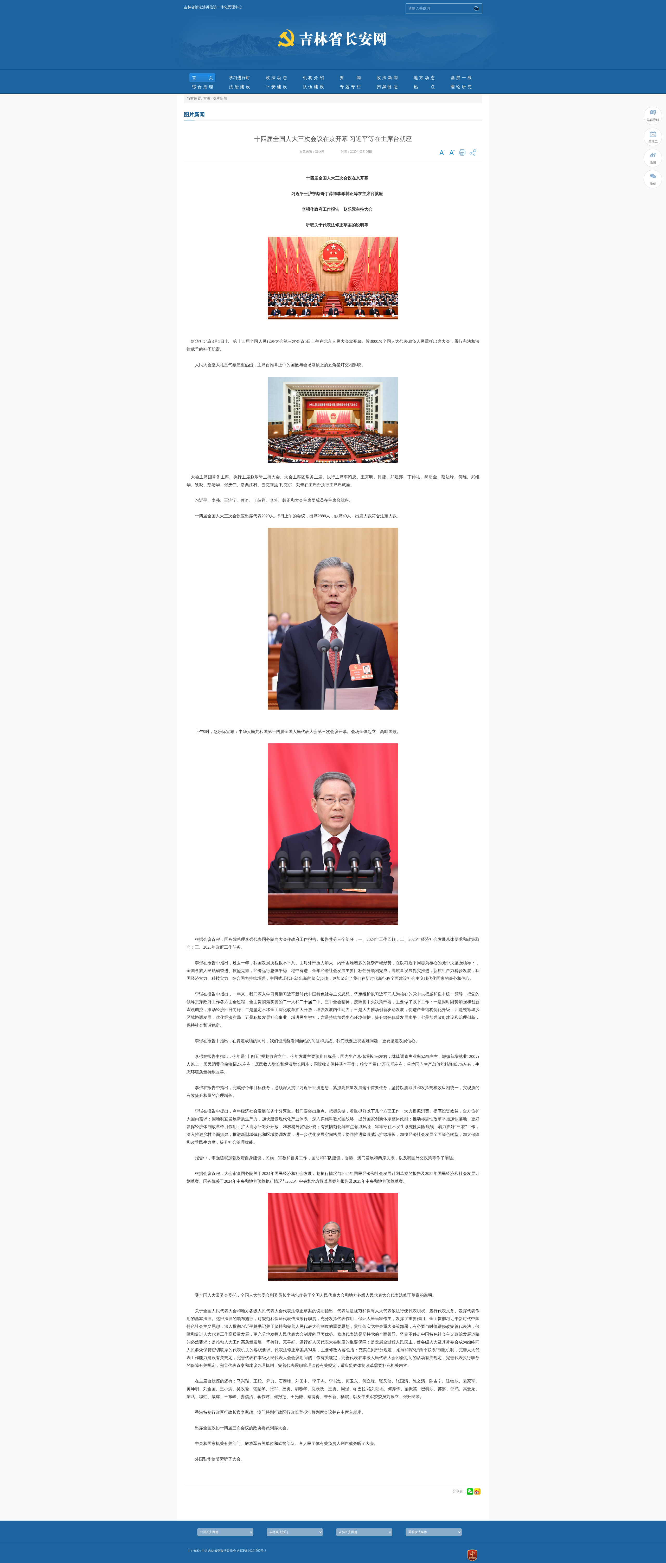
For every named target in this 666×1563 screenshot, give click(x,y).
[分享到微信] (470, 1491)
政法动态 (276, 77)
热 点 (424, 87)
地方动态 (424, 77)
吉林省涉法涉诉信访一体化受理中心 (213, 7)
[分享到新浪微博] (477, 1491)
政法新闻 (387, 77)
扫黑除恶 (387, 87)
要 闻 (350, 77)
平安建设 (276, 87)
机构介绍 (313, 77)
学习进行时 (239, 77)
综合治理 (202, 87)
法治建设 (239, 87)
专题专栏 (350, 87)
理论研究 (461, 87)
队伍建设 (313, 87)
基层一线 (461, 77)
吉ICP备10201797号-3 (251, 1551)
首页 (202, 77)
